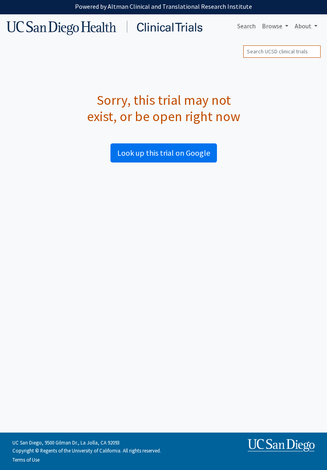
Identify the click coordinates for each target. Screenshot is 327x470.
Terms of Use (25, 459)
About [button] (304, 26)
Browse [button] (273, 26)
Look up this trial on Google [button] (163, 153)
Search (246, 26)
